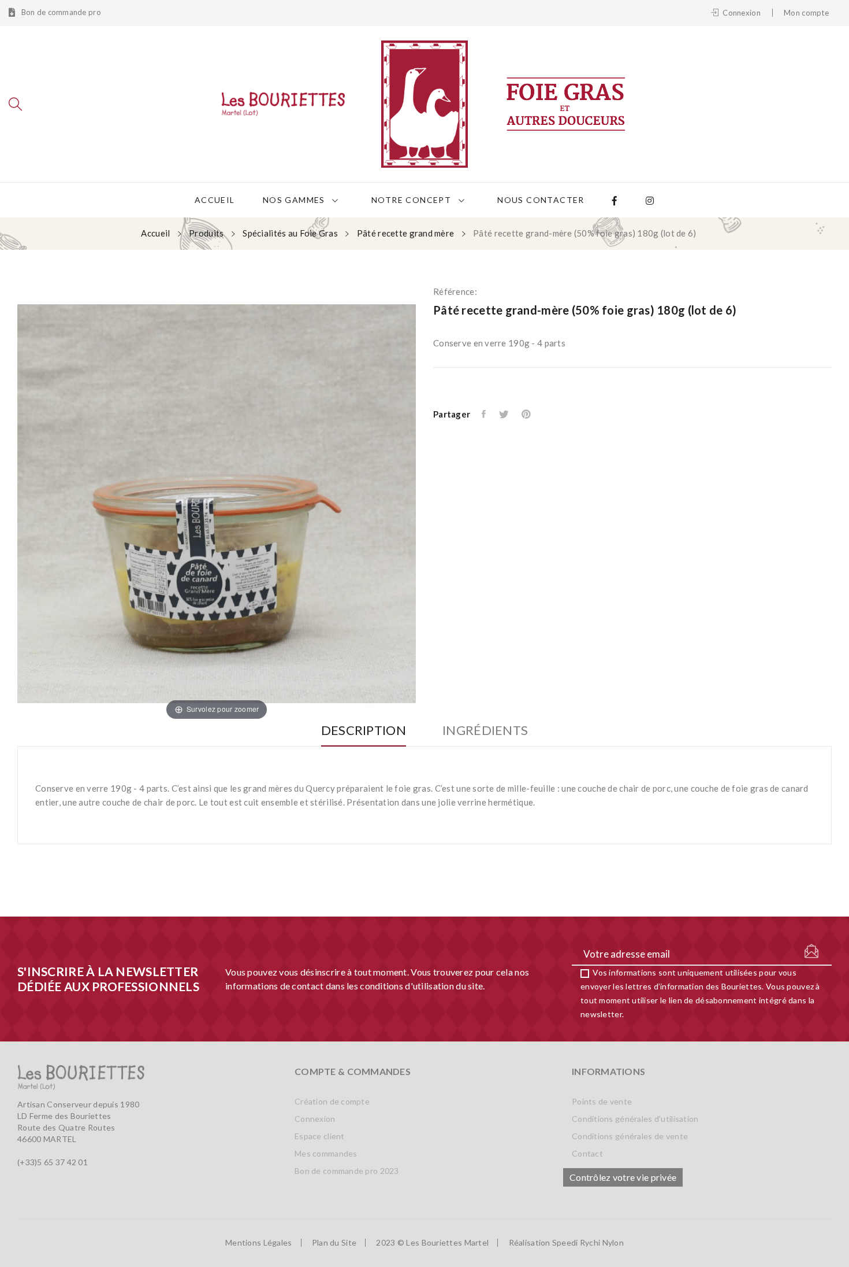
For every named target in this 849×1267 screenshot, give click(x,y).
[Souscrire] (811, 951)
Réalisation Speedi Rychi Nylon (566, 1243)
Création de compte (332, 1101)
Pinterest (527, 414)
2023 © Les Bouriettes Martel (432, 1243)
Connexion (315, 1119)
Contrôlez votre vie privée (622, 1177)
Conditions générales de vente (630, 1136)
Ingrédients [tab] (485, 730)
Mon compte (806, 12)
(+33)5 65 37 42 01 (52, 1162)
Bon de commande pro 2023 (347, 1171)
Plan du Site (334, 1243)
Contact (587, 1153)
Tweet (504, 414)
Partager (484, 414)
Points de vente (602, 1101)
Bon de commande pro (60, 12)
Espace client (320, 1136)
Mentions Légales (258, 1243)
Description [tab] (363, 730)
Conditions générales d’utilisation (635, 1119)
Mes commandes (326, 1153)
